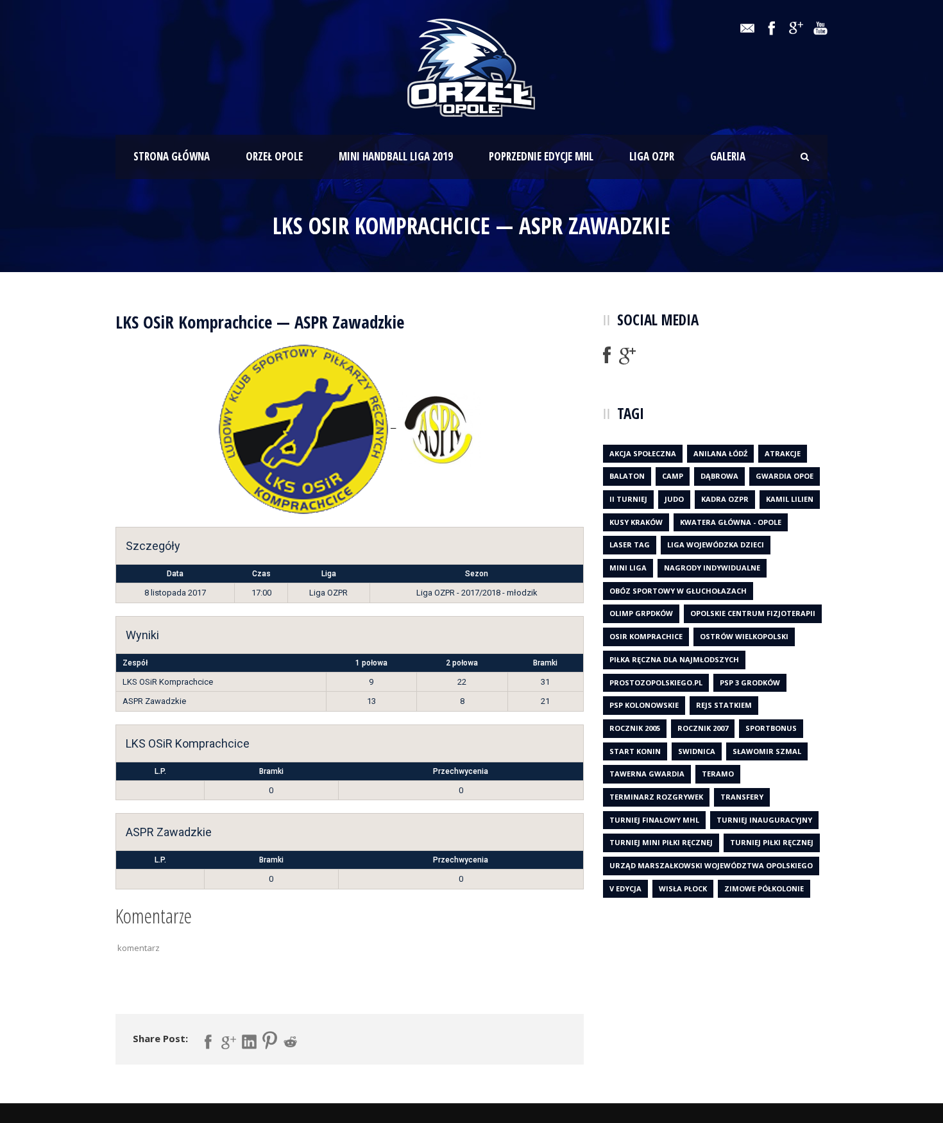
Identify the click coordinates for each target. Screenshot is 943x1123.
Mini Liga (628, 567)
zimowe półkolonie (764, 888)
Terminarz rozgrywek (656, 797)
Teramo (718, 773)
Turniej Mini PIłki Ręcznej (661, 842)
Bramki (271, 771)
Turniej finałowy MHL (654, 820)
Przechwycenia (460, 771)
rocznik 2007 (702, 728)
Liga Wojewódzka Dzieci (715, 544)
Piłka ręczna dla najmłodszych (674, 659)
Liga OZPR (651, 156)
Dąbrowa (719, 476)
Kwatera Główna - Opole (730, 522)
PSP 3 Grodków (750, 682)
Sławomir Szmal (767, 751)
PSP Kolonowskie (644, 705)
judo (674, 499)
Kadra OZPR (725, 499)
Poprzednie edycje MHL (541, 156)
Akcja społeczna (642, 453)
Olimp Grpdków (641, 613)
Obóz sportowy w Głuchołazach (678, 591)
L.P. (160, 771)
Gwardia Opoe (784, 476)
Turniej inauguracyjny (764, 820)
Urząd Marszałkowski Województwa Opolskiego (711, 865)
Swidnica (696, 751)
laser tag (629, 544)
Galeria (727, 156)
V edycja (625, 888)
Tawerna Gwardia (646, 773)
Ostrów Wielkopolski (744, 636)
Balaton (627, 476)
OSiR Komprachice (646, 636)
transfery (741, 797)
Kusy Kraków (636, 522)
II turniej (628, 499)
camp (672, 476)
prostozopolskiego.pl (655, 682)
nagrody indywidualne (712, 567)
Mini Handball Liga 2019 (396, 156)
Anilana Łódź (720, 453)
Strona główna (171, 156)
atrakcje (783, 453)
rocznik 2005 (634, 728)
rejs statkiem (724, 705)
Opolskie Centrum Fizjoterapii (752, 613)
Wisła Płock (683, 888)
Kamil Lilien (789, 499)
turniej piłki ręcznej (771, 842)
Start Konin (635, 751)
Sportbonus (771, 728)
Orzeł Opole (274, 156)
